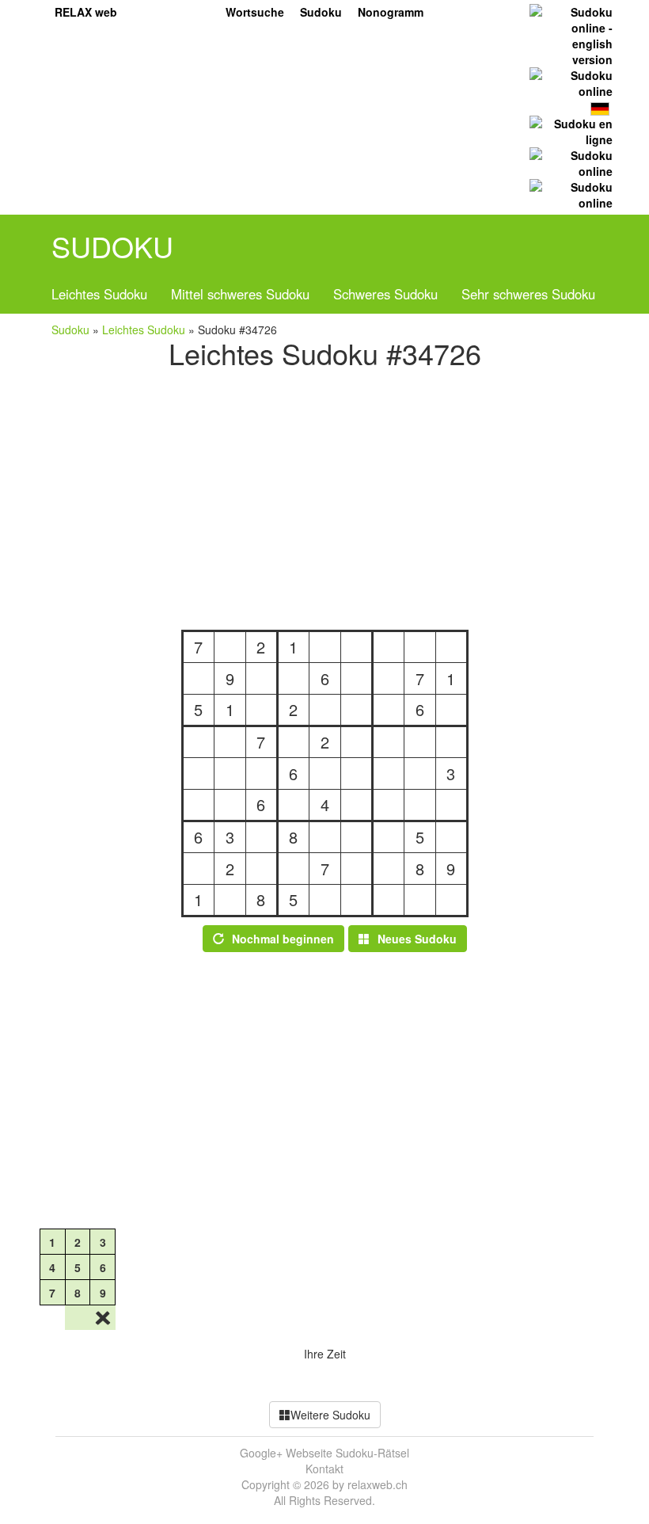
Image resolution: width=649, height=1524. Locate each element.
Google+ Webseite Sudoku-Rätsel (324, 1453)
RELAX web (86, 12)
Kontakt (324, 1468)
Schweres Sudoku (385, 293)
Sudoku (321, 12)
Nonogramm (390, 12)
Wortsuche (255, 12)
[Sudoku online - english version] (569, 34)
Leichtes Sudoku (99, 293)
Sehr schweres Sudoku (528, 293)
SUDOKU (112, 246)
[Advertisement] (324, 495)
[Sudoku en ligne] (569, 130)
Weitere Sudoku (330, 1415)
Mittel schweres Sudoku (240, 293)
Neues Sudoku (417, 939)
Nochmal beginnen (283, 939)
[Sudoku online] (569, 82)
